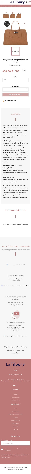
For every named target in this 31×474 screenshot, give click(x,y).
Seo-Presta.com (23, 467)
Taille (15, 77)
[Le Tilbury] (16, 2)
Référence (13, 65)
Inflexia (21, 469)
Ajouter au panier (15, 95)
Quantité (15, 86)
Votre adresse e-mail (6, 440)
